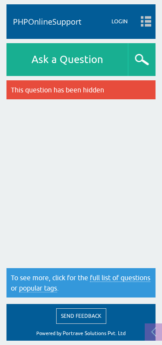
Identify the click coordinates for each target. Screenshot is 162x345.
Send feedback (81, 316)
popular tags (38, 288)
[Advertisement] (81, 184)
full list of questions (120, 278)
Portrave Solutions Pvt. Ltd (94, 333)
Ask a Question (67, 59)
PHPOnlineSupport (47, 21)
